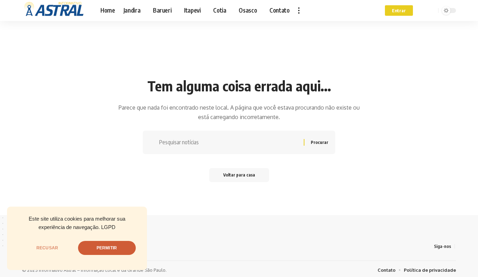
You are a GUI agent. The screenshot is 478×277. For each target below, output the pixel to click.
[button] (299, 10)
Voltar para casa (239, 175)
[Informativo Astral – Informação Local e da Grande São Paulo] (55, 10)
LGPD (108, 227)
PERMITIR (107, 247)
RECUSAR (47, 247)
